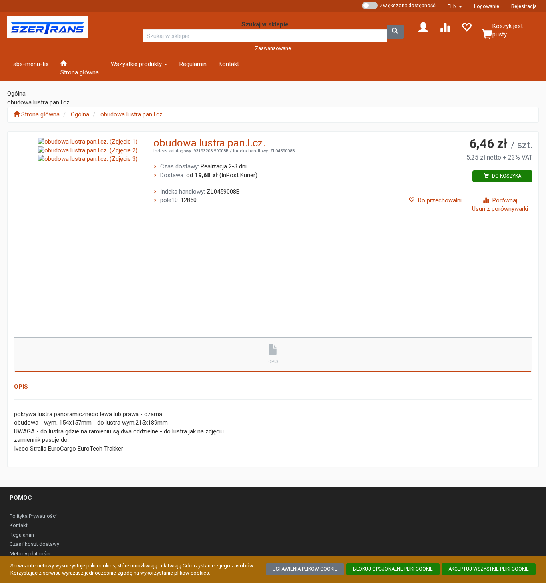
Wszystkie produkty (137, 64)
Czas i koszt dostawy (34, 544)
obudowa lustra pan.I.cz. (132, 114)
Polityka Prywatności (33, 516)
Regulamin (22, 535)
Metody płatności (30, 554)
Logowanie (486, 6)
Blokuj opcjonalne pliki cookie (393, 569)
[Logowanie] (423, 27)
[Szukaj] (395, 32)
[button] (455, 6)
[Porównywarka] (444, 27)
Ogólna (80, 114)
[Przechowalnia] (466, 27)
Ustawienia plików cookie (305, 569)
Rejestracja (524, 6)
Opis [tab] (273, 361)
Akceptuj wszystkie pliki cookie (488, 569)
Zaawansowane (273, 48)
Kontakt (19, 525)
